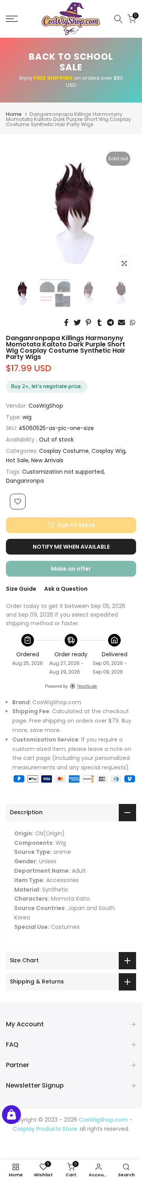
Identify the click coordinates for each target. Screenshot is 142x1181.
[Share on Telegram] (110, 322)
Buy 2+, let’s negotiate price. (46, 386)
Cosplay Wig (108, 451)
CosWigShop (45, 406)
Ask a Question (66, 589)
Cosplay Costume (64, 451)
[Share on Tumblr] (99, 322)
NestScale (87, 686)
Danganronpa (25, 481)
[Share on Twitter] (77, 322)
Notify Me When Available (71, 547)
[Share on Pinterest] (88, 322)
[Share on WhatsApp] (132, 322)
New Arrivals (47, 460)
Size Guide (21, 589)
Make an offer (79, 571)
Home (14, 114)
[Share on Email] (121, 322)
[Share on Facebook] (66, 322)
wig (27, 417)
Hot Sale (17, 460)
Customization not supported (63, 472)
